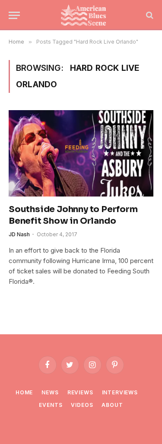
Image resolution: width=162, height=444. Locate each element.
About (112, 405)
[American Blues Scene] (85, 15)
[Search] (148, 15)
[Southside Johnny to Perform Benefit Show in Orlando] (81, 153)
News (49, 392)
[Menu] (14, 15)
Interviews (120, 392)
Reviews (80, 392)
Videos (82, 405)
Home (24, 392)
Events (50, 405)
